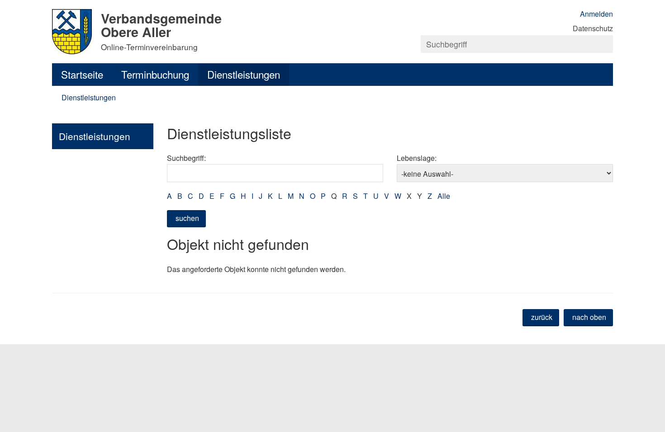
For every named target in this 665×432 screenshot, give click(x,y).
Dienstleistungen (243, 74)
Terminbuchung (155, 74)
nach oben (589, 317)
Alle (443, 196)
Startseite (82, 74)
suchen (187, 218)
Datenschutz (593, 28)
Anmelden (596, 14)
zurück (541, 317)
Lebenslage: (417, 158)
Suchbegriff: (186, 158)
